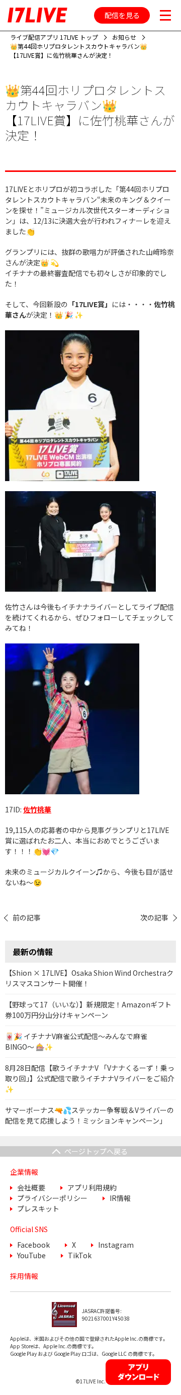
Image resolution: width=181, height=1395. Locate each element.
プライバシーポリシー (52, 1198)
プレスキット (38, 1208)
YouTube (31, 1255)
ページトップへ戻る (96, 1151)
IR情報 (120, 1198)
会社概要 (31, 1187)
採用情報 (24, 1276)
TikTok (80, 1255)
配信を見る (122, 15)
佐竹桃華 (37, 809)
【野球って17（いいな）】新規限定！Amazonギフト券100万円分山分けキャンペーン (88, 1009)
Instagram (116, 1245)
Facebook (33, 1245)
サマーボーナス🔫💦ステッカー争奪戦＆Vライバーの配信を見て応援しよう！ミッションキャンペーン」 (89, 1115)
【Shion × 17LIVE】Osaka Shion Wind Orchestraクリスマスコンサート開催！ (89, 978)
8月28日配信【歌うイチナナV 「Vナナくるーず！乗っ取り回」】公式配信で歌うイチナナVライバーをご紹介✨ (89, 1078)
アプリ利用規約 (92, 1187)
